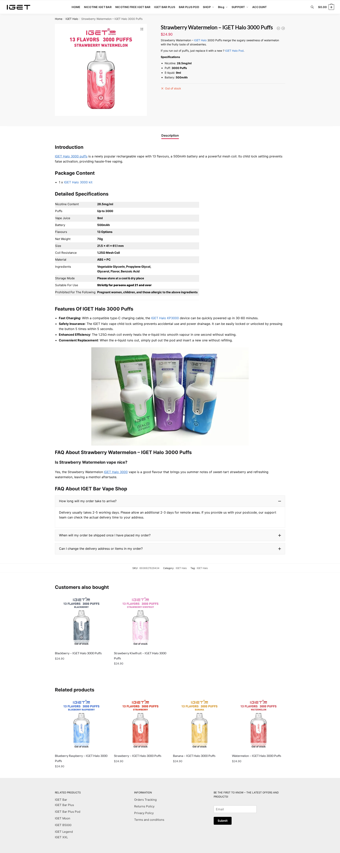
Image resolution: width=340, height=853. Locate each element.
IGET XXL (61, 837)
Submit (223, 821)
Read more (81, 671)
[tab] (170, 132)
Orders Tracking (145, 800)
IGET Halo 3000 (116, 472)
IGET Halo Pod (234, 50)
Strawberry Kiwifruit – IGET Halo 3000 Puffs (140, 655)
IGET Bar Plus (64, 805)
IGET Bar (61, 800)
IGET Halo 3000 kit (78, 182)
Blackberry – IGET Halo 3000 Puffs (78, 653)
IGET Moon (62, 818)
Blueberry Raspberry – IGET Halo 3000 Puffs (81, 758)
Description (170, 135)
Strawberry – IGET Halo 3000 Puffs (137, 755)
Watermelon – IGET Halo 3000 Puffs (256, 755)
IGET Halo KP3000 (165, 318)
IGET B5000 (63, 825)
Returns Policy (144, 806)
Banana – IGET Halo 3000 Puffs (194, 755)
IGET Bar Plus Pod (67, 811)
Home (58, 18)
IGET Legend (64, 832)
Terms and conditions (149, 820)
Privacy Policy (144, 813)
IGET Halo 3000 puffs (71, 156)
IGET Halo (72, 18)
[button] (170, 501)
